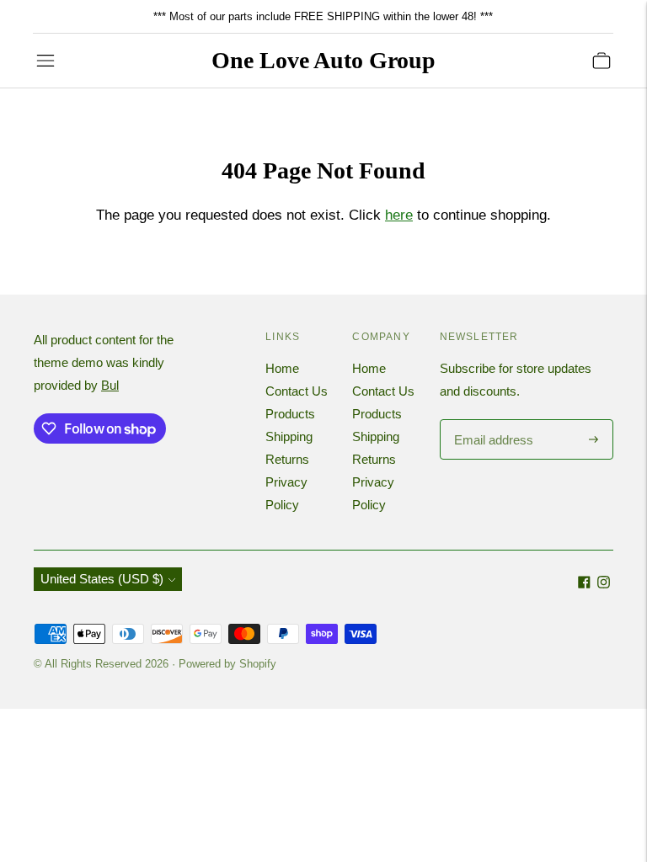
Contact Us (296, 391)
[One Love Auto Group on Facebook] (584, 584)
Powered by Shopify (227, 663)
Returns (287, 459)
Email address (492, 420)
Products (290, 414)
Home (282, 368)
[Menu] (45, 60)
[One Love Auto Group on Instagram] (603, 584)
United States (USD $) (101, 579)
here (399, 215)
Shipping (289, 436)
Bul (110, 385)
